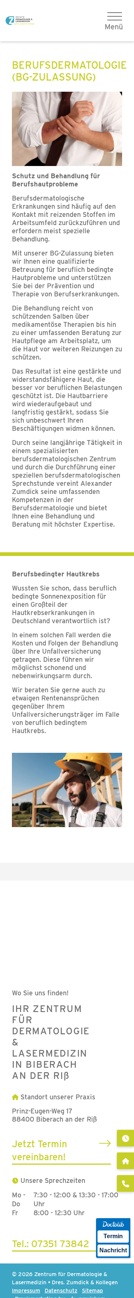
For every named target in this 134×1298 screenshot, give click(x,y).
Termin (113, 1236)
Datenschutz (61, 1290)
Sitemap (92, 1290)
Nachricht (113, 1250)
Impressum (26, 1290)
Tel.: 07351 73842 (50, 1243)
